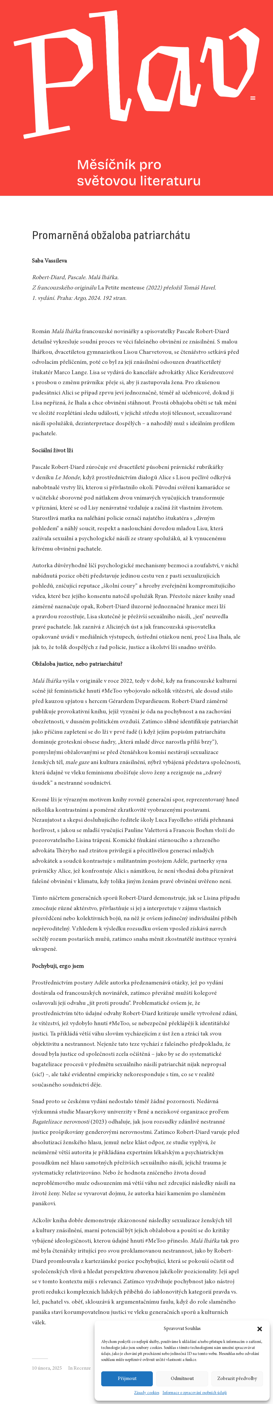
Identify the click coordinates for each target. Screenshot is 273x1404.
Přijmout (127, 1378)
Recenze (82, 1368)
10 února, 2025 (47, 1368)
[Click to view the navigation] (251, 98)
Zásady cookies (146, 1393)
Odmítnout (182, 1378)
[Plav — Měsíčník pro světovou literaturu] (136, 98)
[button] (259, 1329)
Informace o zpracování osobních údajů (194, 1393)
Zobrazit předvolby (237, 1378)
